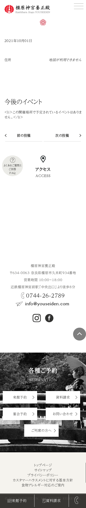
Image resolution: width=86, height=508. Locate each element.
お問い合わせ (63, 413)
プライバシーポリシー (42, 475)
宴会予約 (20, 413)
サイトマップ (43, 470)
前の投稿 (24, 135)
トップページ (43, 465)
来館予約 (19, 500)
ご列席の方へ (41, 430)
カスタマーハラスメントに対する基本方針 (43, 480)
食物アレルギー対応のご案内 (43, 485)
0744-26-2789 (45, 295)
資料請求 (53, 500)
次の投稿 (62, 135)
